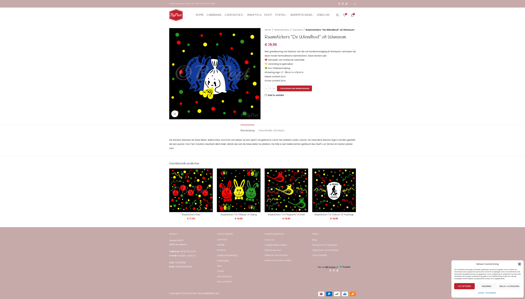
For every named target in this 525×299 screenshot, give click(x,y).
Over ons (269, 239)
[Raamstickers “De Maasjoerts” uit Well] (286, 190)
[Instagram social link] (343, 4)
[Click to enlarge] (174, 113)
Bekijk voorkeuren (509, 286)
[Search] (337, 15)
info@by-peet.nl (186, 255)
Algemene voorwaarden (325, 250)
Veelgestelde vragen (276, 244)
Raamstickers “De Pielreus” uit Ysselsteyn (334, 214)
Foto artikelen (224, 281)
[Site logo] (176, 14)
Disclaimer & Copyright (324, 244)
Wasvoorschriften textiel (278, 260)
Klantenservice (273, 250)
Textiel (220, 271)
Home (268, 29)
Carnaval (297, 29)
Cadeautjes (223, 260)
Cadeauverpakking (227, 255)
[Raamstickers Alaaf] (191, 190)
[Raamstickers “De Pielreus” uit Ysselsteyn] (334, 190)
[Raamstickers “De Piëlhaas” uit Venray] (239, 190)
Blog (314, 239)
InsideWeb (208, 293)
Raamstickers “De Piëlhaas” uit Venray (239, 214)
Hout (219, 265)
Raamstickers (281, 29)
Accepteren (464, 286)
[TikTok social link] (346, 4)
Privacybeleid (491, 292)
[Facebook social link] (339, 4)
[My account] (355, 4)
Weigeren (486, 286)
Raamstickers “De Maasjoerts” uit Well (286, 214)
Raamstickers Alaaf (191, 214)
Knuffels (221, 250)
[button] (519, 264)
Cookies (481, 292)
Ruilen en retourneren (276, 255)
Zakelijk (221, 244)
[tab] (247, 129)
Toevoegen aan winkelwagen (294, 88)
